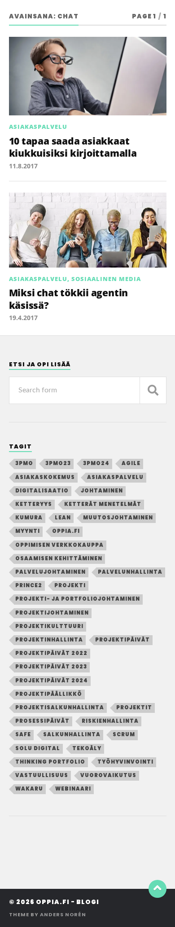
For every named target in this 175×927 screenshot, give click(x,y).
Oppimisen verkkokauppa (59, 545)
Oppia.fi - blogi (67, 902)
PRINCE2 (28, 585)
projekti (70, 585)
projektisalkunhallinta (59, 707)
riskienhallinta (110, 721)
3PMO (24, 463)
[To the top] (157, 889)
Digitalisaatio (42, 490)
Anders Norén (63, 914)
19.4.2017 (23, 317)
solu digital (37, 748)
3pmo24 (96, 463)
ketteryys (33, 504)
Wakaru (29, 788)
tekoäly (86, 748)
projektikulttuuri (49, 626)
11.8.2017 (23, 166)
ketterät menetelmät (102, 504)
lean (63, 517)
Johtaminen (102, 490)
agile (131, 463)
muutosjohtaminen (118, 517)
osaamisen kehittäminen (58, 558)
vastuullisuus (41, 775)
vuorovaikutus (108, 775)
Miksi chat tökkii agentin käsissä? (68, 298)
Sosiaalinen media (106, 279)
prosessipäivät (42, 721)
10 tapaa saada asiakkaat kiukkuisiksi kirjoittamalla (73, 147)
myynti (27, 531)
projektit (134, 707)
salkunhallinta (72, 734)
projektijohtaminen (52, 612)
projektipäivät (122, 639)
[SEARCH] (153, 390)
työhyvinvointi (125, 761)
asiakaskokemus (45, 477)
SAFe (23, 734)
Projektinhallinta (49, 639)
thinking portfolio (50, 761)
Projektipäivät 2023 (51, 666)
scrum (124, 734)
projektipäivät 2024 (51, 680)
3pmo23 (58, 463)
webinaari (73, 788)
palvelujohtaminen (50, 572)
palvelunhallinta (130, 572)
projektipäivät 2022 (51, 653)
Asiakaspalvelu (38, 127)
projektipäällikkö (48, 694)
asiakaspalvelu (115, 477)
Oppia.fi (66, 531)
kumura (29, 517)
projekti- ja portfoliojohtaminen (77, 598)
